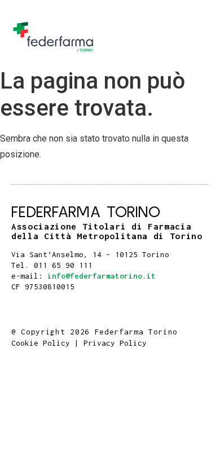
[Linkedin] (25, 304)
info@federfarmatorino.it (101, 275)
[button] (197, 37)
